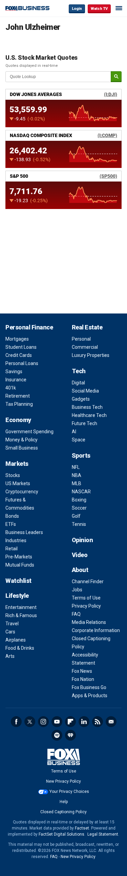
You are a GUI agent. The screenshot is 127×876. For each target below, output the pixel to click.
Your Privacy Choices (69, 791)
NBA (76, 475)
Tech (79, 371)
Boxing (79, 499)
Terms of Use (86, 598)
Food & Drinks (19, 648)
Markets (16, 463)
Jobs (77, 589)
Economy (18, 419)
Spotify (56, 735)
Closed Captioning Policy (63, 812)
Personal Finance (29, 327)
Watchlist (18, 580)
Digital (78, 382)
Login (77, 8)
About (80, 569)
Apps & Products (89, 695)
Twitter (29, 721)
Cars (10, 631)
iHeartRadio (70, 735)
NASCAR (81, 491)
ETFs (10, 524)
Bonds (12, 516)
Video (80, 554)
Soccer (79, 508)
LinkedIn (84, 721)
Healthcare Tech (89, 415)
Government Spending (29, 431)
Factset (82, 828)
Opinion (82, 540)
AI (74, 431)
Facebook (16, 721)
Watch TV (99, 8)
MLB (76, 483)
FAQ (76, 614)
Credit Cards (18, 355)
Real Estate (87, 327)
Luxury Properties (90, 355)
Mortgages (17, 339)
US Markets (17, 483)
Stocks (12, 475)
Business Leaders (24, 532)
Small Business (21, 448)
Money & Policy (21, 439)
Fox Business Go (89, 687)
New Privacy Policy (63, 781)
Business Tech (87, 407)
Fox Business (27, 8)
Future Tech (84, 423)
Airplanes (15, 640)
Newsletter (111, 721)
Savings (13, 371)
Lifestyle (17, 595)
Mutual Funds (19, 565)
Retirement (17, 396)
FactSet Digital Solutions (61, 834)
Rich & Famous (21, 615)
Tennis (79, 524)
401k (10, 388)
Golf (76, 516)
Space (78, 439)
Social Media (85, 391)
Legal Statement (102, 834)
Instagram (43, 721)
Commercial (85, 347)
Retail (11, 548)
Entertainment (21, 607)
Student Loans (21, 347)
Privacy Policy (86, 606)
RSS (97, 721)
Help (64, 801)
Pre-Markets (18, 556)
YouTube (56, 721)
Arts (10, 656)
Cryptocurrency (21, 491)
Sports (81, 455)
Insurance (15, 379)
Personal (81, 339)
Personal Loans (21, 363)
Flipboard (70, 721)
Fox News (82, 671)
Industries (15, 540)
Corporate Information (96, 630)
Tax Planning (19, 404)
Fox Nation (83, 679)
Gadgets (81, 399)
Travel (12, 623)
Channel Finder (88, 581)
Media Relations (89, 622)
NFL (76, 467)
